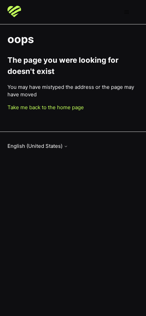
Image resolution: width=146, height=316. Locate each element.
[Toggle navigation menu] (127, 12)
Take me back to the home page (45, 107)
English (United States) (35, 146)
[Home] (14, 12)
